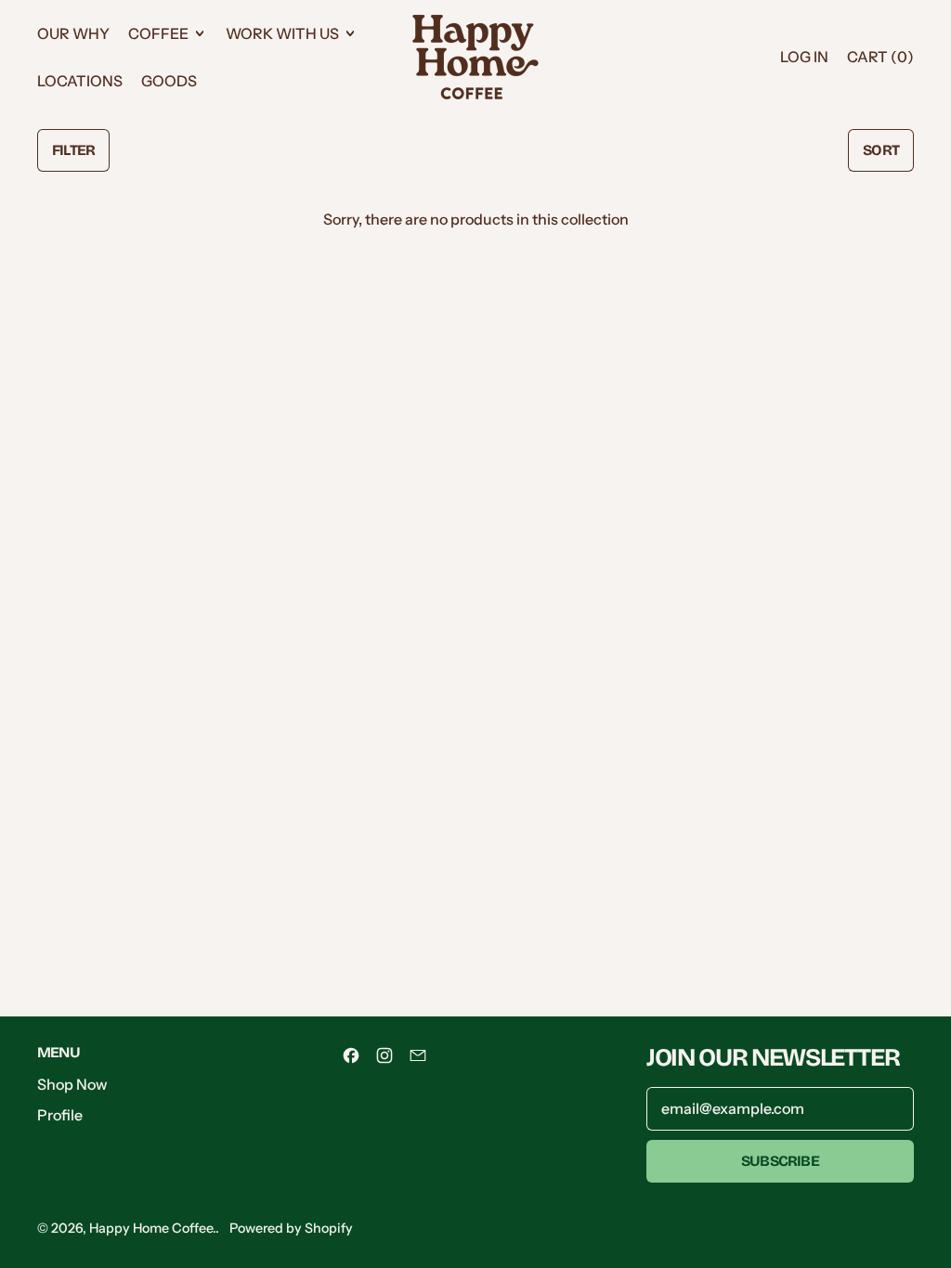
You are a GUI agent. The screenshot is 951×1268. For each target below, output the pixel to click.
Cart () (880, 61)
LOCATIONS (80, 80)
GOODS (169, 80)
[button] (73, 150)
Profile (60, 1115)
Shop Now (72, 1084)
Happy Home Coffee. (152, 1228)
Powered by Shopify (291, 1228)
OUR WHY (73, 33)
